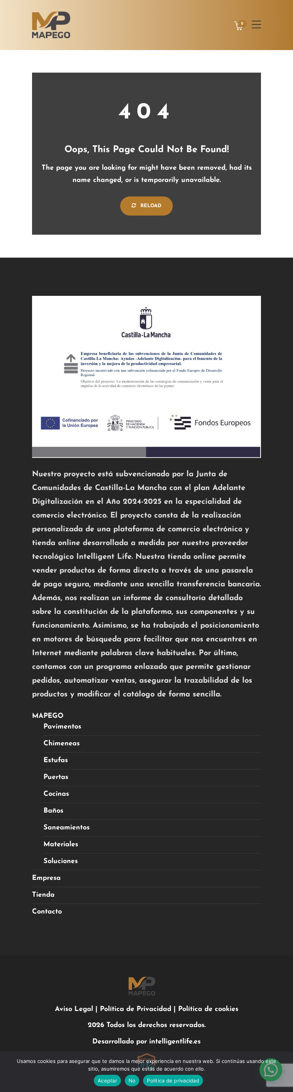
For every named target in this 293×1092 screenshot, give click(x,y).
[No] (283, 1072)
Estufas (55, 760)
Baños (53, 811)
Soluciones (60, 861)
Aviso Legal (74, 1009)
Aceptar (107, 1080)
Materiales (60, 844)
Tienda (43, 895)
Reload (150, 205)
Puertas (55, 777)
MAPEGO (47, 716)
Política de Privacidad (137, 1009)
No (132, 1080)
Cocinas (56, 794)
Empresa (46, 878)
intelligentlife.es (175, 1041)
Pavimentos (62, 727)
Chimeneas (61, 743)
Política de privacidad (173, 1080)
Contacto (47, 912)
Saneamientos (66, 827)
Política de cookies (208, 1009)
